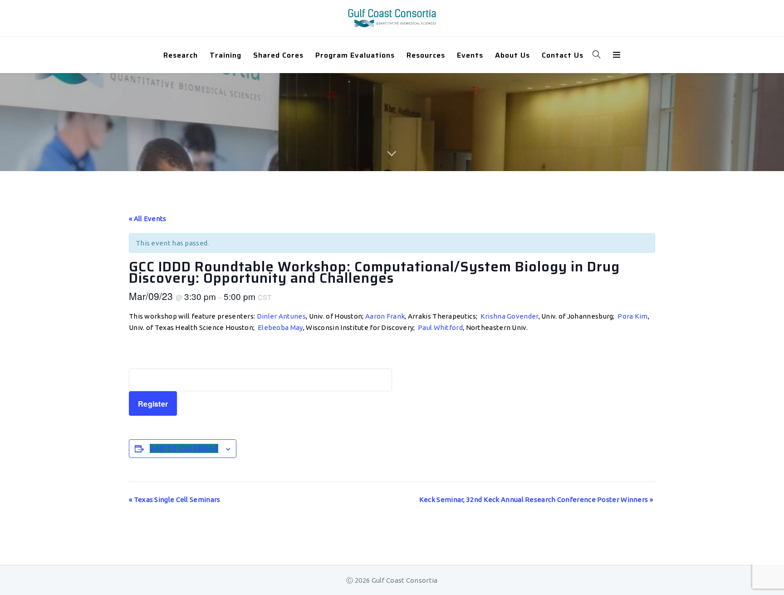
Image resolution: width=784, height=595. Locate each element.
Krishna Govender (509, 316)
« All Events (148, 218)
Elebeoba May (280, 327)
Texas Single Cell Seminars (174, 499)
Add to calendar (184, 448)
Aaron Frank (385, 316)
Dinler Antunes (281, 316)
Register (153, 403)
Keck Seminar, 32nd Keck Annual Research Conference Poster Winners (536, 499)
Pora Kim (632, 316)
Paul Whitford (440, 327)
